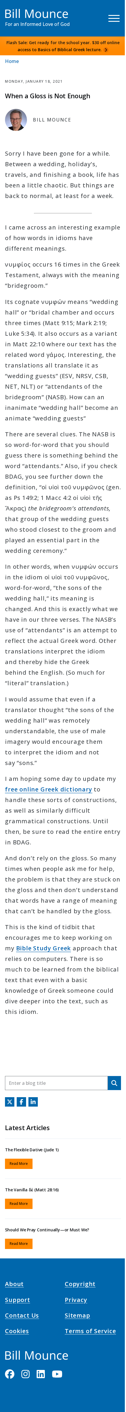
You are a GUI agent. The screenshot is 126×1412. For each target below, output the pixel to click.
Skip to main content (15, 10)
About (14, 1285)
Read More (19, 1163)
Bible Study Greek (43, 948)
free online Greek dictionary (48, 789)
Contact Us (22, 1316)
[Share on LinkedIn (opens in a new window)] (33, 1102)
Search (114, 1083)
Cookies (17, 1332)
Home (12, 61)
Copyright (80, 1285)
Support (17, 1300)
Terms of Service (90, 1332)
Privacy (76, 1300)
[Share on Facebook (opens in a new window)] (21, 1102)
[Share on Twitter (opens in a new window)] (9, 1102)
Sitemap (77, 1316)
